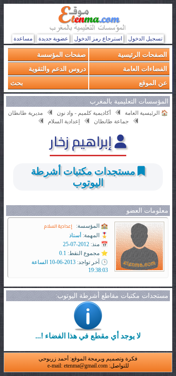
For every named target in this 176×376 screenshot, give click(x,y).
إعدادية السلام (58, 226)
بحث (16, 82)
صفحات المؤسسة (61, 54)
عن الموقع (153, 82)
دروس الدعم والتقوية (57, 68)
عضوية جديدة (53, 38)
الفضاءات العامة (145, 68)
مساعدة (23, 38)
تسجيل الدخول (145, 38)
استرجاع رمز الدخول (98, 38)
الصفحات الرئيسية (142, 54)
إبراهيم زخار (82, 141)
